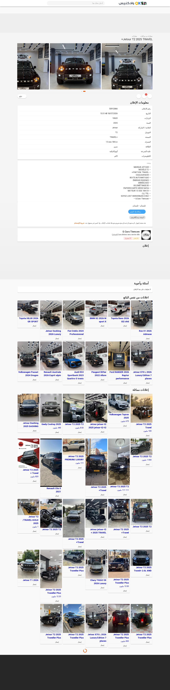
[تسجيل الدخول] (19, 3)
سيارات (134, 36)
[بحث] (51, 3)
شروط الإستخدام (79, 223)
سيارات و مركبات (146, 36)
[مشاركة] (138, 96)
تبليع (20, 96)
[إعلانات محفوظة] (149, 96)
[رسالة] (134, 338)
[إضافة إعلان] (24, 3)
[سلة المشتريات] (30, 3)
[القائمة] (150, 3)
